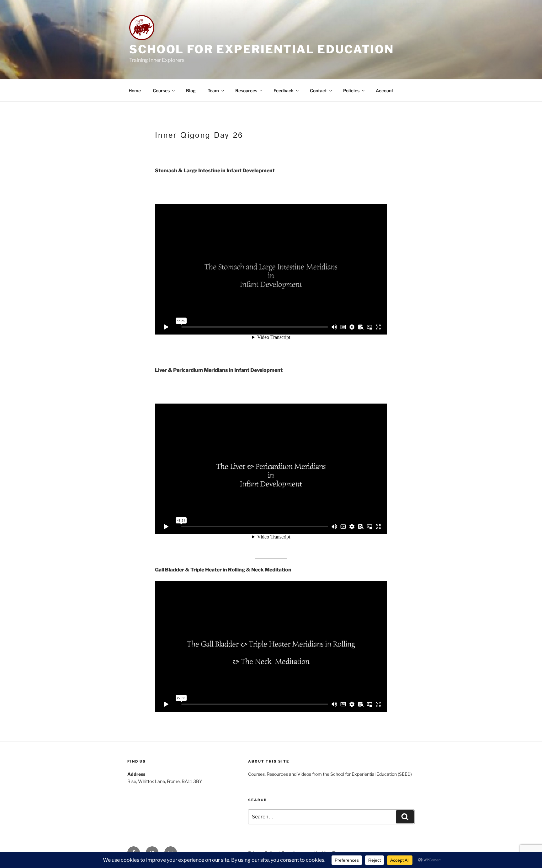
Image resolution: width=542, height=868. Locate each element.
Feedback (284, 90)
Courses (161, 90)
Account (384, 90)
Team (213, 90)
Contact (318, 90)
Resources (246, 90)
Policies (351, 90)
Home (135, 90)
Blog (191, 90)
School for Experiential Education (261, 49)
